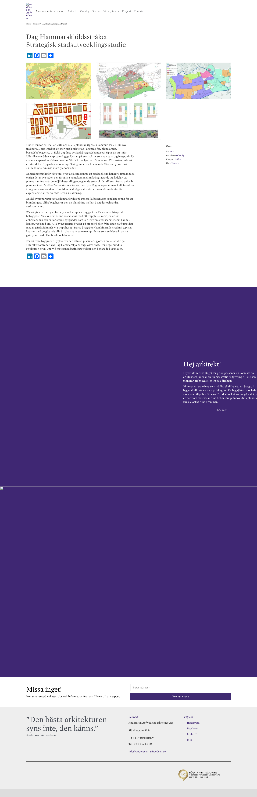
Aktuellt (72, 11)
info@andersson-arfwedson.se (147, 751)
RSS (189, 740)
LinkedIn (192, 734)
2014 (171, 151)
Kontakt (138, 11)
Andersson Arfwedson (49, 11)
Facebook (192, 728)
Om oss (96, 11)
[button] (229, 11)
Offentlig (180, 155)
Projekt (126, 11)
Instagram (193, 722)
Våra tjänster (111, 11)
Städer (178, 159)
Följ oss (188, 717)
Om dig (84, 11)
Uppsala (175, 163)
